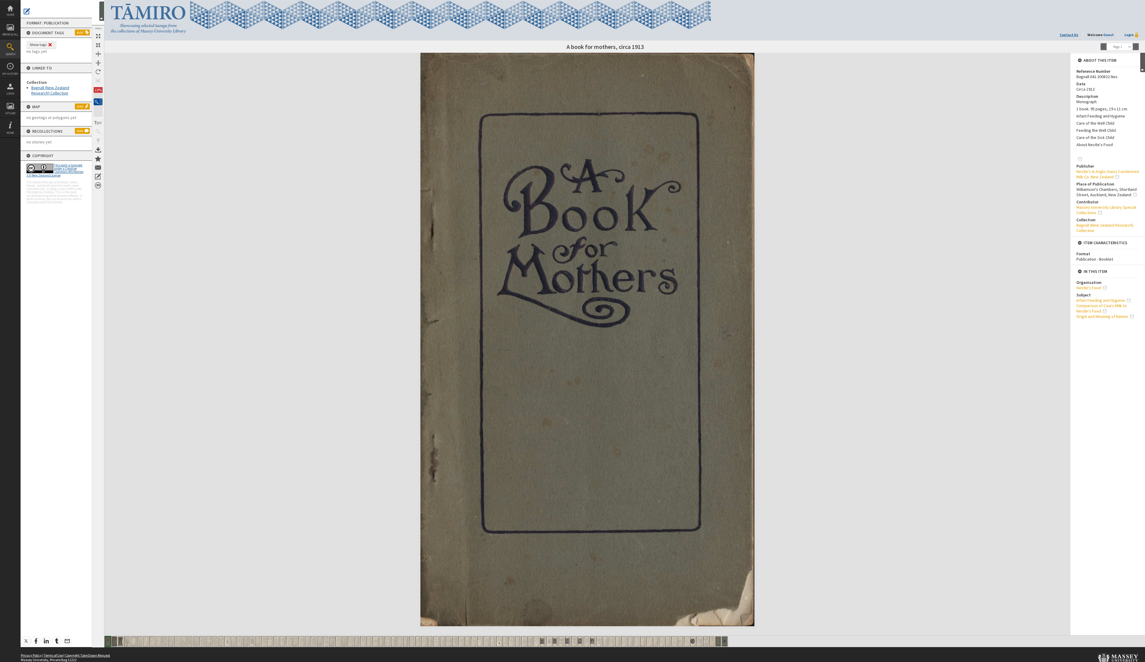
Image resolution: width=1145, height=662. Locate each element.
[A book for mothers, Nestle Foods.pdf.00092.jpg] (674, 641)
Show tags (38, 44)
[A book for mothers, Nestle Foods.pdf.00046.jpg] (387, 641)
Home (10, 15)
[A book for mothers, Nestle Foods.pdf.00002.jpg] (114, 641)
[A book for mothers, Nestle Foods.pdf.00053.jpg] (430, 641)
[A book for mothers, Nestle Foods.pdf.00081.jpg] (605, 641)
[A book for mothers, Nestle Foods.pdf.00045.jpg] (381, 641)
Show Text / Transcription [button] (98, 122)
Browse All (10, 34)
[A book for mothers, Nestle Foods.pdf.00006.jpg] (139, 641)
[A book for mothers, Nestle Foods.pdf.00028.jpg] (276, 641)
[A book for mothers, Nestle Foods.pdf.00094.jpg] (686, 641)
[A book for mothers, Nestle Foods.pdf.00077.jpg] (580, 641)
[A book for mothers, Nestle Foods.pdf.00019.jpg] (221, 641)
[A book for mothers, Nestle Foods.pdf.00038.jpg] (338, 641)
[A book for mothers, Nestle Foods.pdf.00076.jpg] (574, 641)
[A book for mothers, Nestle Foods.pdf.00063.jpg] (492, 641)
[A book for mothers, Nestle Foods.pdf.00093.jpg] (680, 641)
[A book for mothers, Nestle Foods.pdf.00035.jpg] (319, 641)
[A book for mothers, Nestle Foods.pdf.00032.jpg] (301, 641)
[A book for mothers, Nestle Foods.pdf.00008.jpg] (152, 641)
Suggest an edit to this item (27, 11)
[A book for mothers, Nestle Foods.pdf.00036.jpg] (325, 641)
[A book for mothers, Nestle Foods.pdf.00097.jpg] (705, 641)
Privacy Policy (31, 655)
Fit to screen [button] (98, 45)
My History (10, 74)
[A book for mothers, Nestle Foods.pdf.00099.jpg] (718, 641)
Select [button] (1129, 46)
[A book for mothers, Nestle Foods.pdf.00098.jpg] (712, 641)
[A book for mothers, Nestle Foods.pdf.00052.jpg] (424, 641)
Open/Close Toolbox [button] (101, 11)
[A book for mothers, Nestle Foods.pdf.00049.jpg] (405, 641)
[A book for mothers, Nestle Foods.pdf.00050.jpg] (411, 641)
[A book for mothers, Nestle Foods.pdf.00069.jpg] (530, 641)
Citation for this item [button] (98, 185)
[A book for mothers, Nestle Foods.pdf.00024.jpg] (251, 641)
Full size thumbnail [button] (98, 36)
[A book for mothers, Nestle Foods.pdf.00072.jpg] (549, 641)
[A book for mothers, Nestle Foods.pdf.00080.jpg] (599, 641)
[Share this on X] (26, 638)
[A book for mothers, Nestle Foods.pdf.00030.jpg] (289, 641)
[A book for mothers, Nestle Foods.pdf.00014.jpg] (189, 641)
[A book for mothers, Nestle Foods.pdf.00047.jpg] (393, 641)
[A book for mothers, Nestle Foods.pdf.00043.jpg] (369, 641)
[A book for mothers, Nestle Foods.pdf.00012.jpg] (177, 641)
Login (10, 93)
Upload (10, 113)
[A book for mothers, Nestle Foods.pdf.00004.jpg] (127, 641)
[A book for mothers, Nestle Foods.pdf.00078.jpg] (586, 641)
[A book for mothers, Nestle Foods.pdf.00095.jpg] (693, 641)
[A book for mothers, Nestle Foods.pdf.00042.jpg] (363, 641)
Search (10, 54)
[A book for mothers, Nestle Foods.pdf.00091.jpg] (668, 641)
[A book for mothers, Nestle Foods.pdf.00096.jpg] (699, 641)
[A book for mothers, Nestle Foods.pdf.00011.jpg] (171, 641)
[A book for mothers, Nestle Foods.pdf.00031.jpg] (295, 641)
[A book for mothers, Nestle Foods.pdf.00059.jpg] (467, 641)
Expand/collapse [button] (1142, 62)
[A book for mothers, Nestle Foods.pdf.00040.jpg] (350, 641)
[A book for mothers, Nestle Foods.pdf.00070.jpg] (536, 641)
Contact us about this (98, 167)
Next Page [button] (1136, 46)
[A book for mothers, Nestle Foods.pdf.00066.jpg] (511, 641)
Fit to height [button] (98, 62)
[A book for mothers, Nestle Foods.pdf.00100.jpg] (725, 641)
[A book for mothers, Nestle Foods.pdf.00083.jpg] (618, 641)
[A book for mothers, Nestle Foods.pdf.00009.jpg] (158, 641)
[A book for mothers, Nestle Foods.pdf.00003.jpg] (120, 641)
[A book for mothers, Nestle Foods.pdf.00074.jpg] (561, 641)
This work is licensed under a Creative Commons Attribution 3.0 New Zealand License (55, 170)
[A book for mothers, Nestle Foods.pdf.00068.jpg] (524, 641)
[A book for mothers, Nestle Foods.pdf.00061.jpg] (480, 641)
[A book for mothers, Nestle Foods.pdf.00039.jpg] (344, 641)
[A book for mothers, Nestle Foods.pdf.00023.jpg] (245, 641)
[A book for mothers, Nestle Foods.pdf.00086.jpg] (636, 641)
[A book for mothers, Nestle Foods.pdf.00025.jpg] (257, 641)
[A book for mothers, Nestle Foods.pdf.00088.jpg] (649, 641)
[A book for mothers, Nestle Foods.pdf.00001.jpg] (108, 641)
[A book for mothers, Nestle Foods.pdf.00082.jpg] (611, 641)
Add (80, 32)
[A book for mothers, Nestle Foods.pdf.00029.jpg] (282, 641)
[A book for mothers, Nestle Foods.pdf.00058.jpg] (461, 641)
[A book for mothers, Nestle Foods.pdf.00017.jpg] (208, 641)
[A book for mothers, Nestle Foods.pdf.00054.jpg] (436, 641)
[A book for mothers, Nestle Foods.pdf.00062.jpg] (486, 641)
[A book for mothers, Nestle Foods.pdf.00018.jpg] (214, 641)
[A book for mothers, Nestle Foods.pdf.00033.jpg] (307, 641)
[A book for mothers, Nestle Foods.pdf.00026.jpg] (264, 641)
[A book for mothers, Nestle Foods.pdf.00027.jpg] (270, 641)
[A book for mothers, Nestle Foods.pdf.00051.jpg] (417, 641)
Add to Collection (98, 158)
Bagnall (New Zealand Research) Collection (50, 90)
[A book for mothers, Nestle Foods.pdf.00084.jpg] (624, 641)
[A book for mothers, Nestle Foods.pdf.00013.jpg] (183, 641)
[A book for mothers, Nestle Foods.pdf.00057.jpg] (454, 641)
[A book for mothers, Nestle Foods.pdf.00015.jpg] (196, 641)
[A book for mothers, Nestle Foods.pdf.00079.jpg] (592, 641)
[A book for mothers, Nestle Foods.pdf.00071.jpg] (542, 641)
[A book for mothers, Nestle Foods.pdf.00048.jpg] (399, 641)
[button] (98, 101)
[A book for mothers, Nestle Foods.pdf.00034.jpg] (313, 641)
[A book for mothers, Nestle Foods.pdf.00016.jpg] (202, 641)
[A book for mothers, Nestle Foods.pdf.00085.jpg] (630, 641)
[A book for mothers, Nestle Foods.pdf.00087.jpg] (643, 641)
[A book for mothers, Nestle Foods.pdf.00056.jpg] (448, 641)
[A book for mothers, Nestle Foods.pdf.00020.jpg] (227, 641)
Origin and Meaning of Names (1102, 316)
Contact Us (1069, 35)
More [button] (10, 133)
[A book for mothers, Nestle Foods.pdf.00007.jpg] (145, 641)
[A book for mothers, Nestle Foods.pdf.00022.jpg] (239, 641)
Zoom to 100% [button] (98, 80)
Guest (1108, 35)
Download (98, 149)
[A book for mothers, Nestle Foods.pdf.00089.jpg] (655, 641)
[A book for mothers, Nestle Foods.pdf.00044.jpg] (375, 641)
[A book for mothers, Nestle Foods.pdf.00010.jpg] (164, 641)
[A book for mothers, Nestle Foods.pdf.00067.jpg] (517, 641)
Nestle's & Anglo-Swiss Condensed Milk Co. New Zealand (1107, 174)
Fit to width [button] (98, 54)
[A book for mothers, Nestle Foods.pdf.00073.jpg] (555, 641)
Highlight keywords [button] (98, 140)
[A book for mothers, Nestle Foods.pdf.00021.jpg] (233, 641)
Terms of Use (53, 655)
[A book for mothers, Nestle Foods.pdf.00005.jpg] (133, 641)
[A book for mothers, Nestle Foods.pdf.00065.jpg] (505, 641)
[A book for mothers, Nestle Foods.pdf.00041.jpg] (356, 641)
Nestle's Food (1088, 287)
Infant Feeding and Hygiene (1100, 300)
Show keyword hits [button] (98, 131)
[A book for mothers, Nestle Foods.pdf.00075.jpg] (567, 641)
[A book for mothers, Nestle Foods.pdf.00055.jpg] (442, 641)
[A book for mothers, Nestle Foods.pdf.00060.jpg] (473, 641)
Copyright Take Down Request (87, 655)
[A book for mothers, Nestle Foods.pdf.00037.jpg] (331, 641)
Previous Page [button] (1104, 46)
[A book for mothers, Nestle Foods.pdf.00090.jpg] (661, 641)
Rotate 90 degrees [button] (98, 71)
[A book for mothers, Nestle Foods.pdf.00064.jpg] (499, 641)
